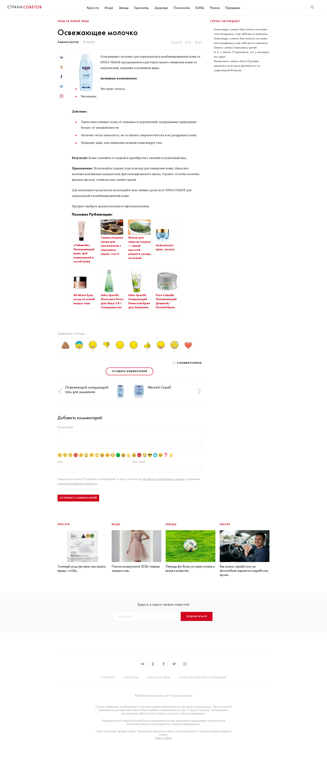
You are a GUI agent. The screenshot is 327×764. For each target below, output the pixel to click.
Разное (215, 7)
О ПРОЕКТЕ (107, 677)
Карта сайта (163, 738)
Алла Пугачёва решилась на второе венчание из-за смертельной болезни (237, 65)
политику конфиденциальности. (78, 484)
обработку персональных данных (163, 479)
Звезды (123, 7)
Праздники (232, 7)
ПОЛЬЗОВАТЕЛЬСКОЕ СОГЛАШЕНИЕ (203, 677)
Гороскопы (141, 7)
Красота (93, 7)
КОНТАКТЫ (131, 677)
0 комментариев (189, 362)
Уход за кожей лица (73, 21)
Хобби (199, 7)
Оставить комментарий (129, 371)
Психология (182, 7)
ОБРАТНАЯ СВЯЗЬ (159, 677)
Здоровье (161, 7)
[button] (60, 391)
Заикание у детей (245, 47)
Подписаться (196, 616)
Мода (108, 7)
